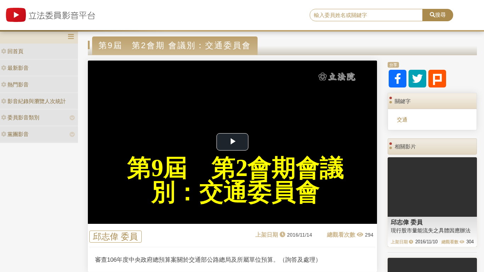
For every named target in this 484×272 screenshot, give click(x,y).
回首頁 (15, 51)
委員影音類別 (23, 117)
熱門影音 (18, 84)
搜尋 (440, 15)
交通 (402, 120)
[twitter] (417, 78)
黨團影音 (18, 134)
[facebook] (397, 78)
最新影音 (18, 68)
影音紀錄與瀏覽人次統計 (36, 101)
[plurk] (437, 78)
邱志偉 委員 (115, 236)
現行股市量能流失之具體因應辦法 (431, 230)
